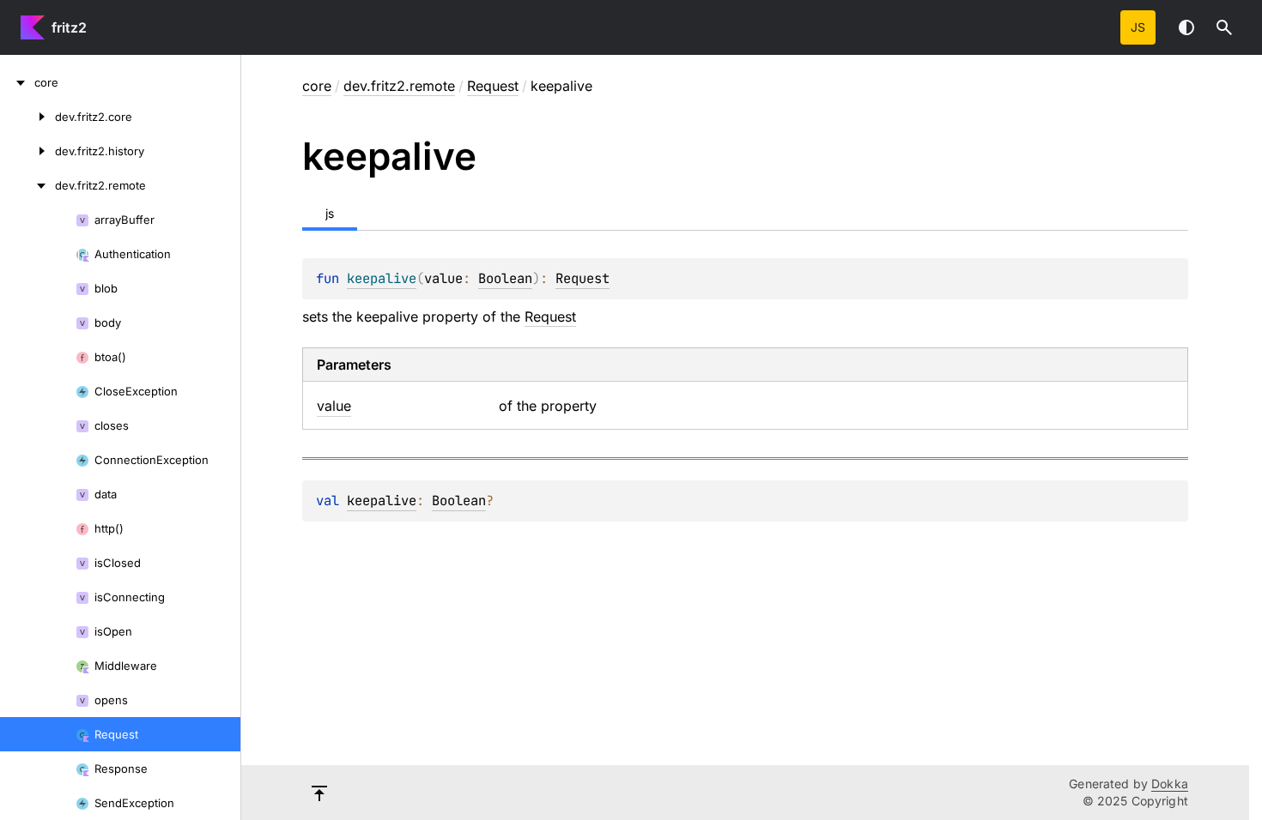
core (316, 85)
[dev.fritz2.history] (27, 151)
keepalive (381, 500)
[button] (1224, 27)
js (1138, 27)
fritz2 (69, 27)
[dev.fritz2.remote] (27, 185)
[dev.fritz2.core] (27, 116)
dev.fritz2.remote (399, 85)
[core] (17, 82)
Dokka (1169, 783)
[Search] (1224, 27)
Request (493, 85)
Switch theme (1186, 27)
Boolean (505, 278)
